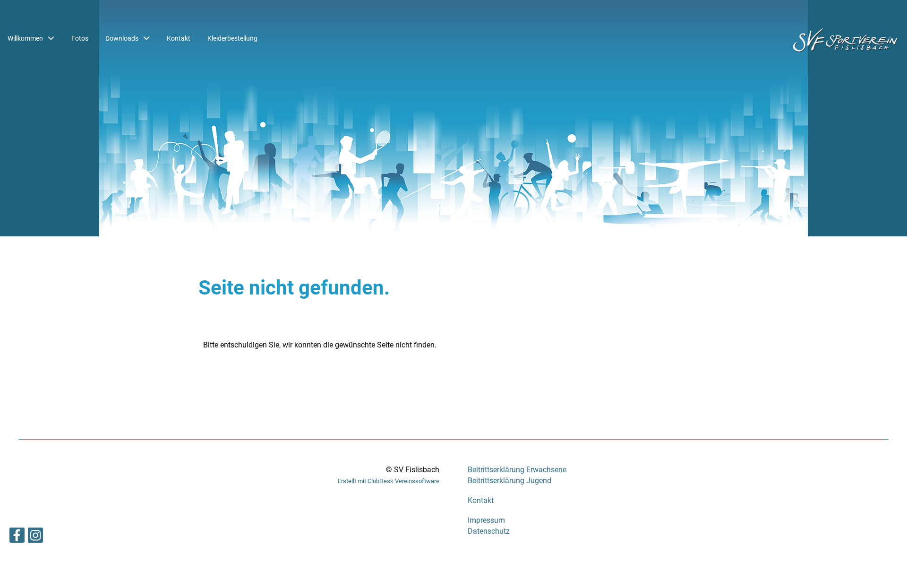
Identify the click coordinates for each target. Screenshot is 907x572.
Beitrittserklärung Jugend (509, 480)
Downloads (121, 38)
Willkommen (25, 38)
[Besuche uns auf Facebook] (17, 537)
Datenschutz (489, 531)
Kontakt (178, 38)
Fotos (79, 38)
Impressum (486, 520)
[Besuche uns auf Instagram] (35, 537)
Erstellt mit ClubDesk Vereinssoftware (388, 481)
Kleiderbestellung (232, 38)
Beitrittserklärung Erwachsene (517, 469)
